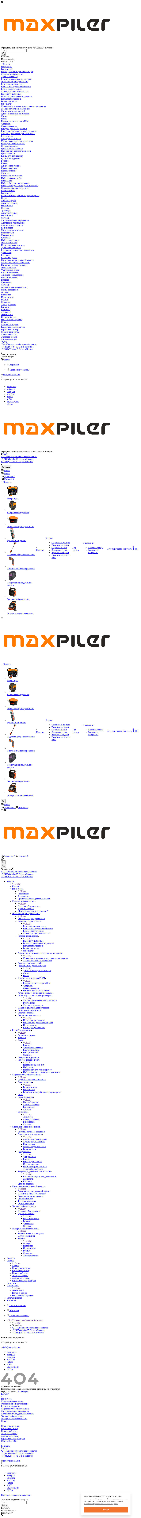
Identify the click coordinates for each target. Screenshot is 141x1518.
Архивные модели (9, 1436)
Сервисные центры (10, 1426)
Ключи (26, 1045)
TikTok (10, 404)
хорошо (106, 1509)
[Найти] (3, 54)
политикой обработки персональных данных (101, 1504)
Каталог (16, 886)
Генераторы (23, 894)
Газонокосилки (30, 1087)
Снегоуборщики (30, 1102)
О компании (18, 1290)
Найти (4, 1505)
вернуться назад (8, 1391)
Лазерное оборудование (29, 906)
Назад (17, 884)
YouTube (11, 394)
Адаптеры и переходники (35, 1139)
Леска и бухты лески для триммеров (40, 1000)
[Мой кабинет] (2, 859)
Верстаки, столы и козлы (35, 926)
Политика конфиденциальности (16, 1495)
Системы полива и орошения (31, 1132)
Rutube (10, 396)
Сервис (15, 1265)
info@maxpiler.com (11, 374)
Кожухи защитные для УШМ (36, 983)
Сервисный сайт (9, 1431)
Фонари (27, 1243)
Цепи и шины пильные (34, 1020)
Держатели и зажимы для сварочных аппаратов (45, 958)
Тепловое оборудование (29, 1211)
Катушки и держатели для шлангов (39, 1176)
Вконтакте (11, 386)
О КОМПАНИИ (9, 1441)
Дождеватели (29, 1156)
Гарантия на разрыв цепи (13, 1438)
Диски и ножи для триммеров (37, 970)
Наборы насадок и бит (33, 1065)
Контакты (5, 1446)
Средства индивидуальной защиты (34, 1191)
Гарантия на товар (9, 1428)
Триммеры (28, 1117)
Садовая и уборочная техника (32, 1079)
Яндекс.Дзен (13, 401)
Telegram (11, 391)
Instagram (11, 389)
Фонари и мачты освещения (31, 1233)
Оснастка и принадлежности (31, 918)
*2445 (4, 342)
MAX (9, 399)
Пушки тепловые (31, 1218)
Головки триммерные (33, 941)
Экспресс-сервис (9, 1433)
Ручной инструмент (27, 1035)
